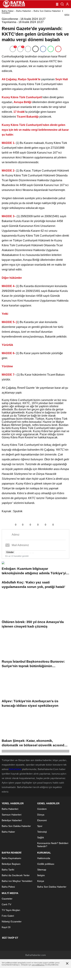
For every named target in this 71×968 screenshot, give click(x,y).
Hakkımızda (43, 858)
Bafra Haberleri (10, 809)
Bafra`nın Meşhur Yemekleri (17, 881)
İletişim (41, 875)
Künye (40, 881)
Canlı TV (6, 904)
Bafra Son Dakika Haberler (16, 826)
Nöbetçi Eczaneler (12, 921)
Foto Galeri (8, 915)
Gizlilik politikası (45, 864)
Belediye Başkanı (11, 864)
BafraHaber (15, 769)
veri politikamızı (38, 965)
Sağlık (40, 837)
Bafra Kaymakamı (11, 858)
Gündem (6, 13)
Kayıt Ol (6, 927)
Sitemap (41, 869)
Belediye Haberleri (12, 820)
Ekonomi (42, 820)
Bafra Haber (8, 831)
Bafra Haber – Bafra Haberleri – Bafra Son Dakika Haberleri (31, 11)
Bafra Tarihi (8, 869)
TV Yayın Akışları (11, 910)
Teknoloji (42, 831)
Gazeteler (7, 898)
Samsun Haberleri (11, 814)
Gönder (10, 552)
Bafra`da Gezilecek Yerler (16, 875)
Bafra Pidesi (8, 886)
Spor (39, 826)
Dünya (40, 814)
